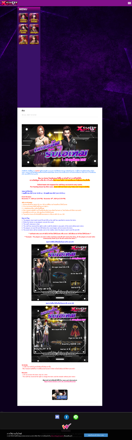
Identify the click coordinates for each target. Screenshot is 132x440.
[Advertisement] (29, 76)
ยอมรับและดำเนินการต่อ (96, 435)
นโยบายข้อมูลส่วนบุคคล (57, 436)
